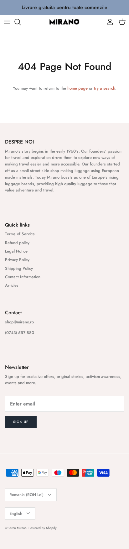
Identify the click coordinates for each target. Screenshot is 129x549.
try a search (104, 88)
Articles (11, 285)
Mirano (22, 527)
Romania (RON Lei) (26, 495)
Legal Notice (16, 251)
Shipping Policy (19, 268)
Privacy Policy (17, 260)
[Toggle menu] (7, 22)
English (15, 513)
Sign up (20, 421)
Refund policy (17, 243)
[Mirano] (64, 22)
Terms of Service (20, 234)
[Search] (21, 22)
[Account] (108, 22)
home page (77, 88)
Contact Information (22, 277)
